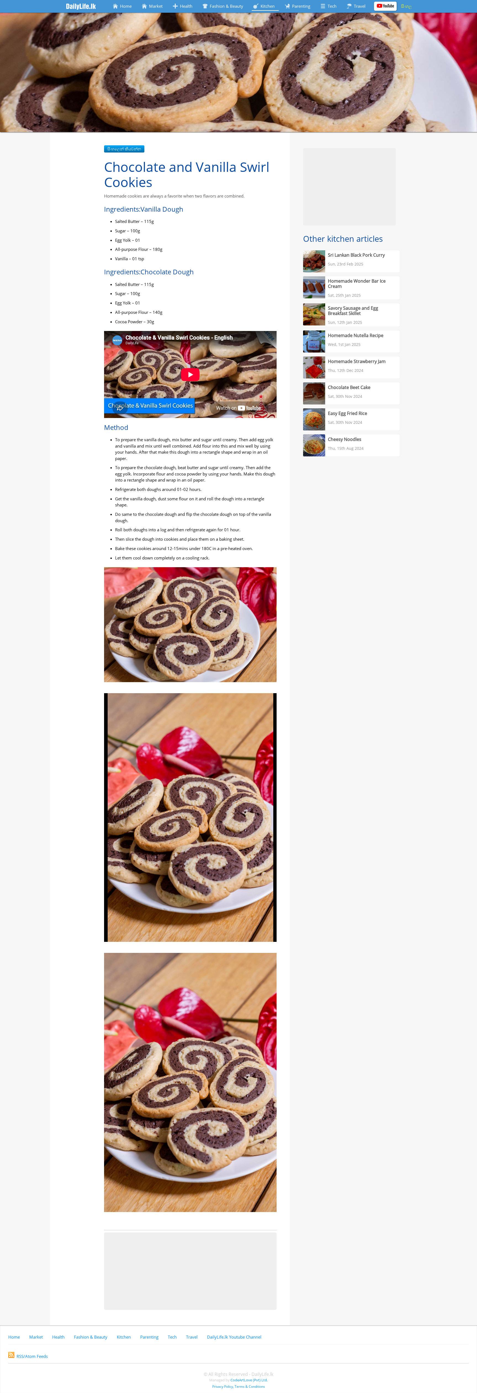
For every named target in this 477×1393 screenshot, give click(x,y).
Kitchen (124, 1337)
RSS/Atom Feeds (32, 1356)
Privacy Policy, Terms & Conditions (238, 1386)
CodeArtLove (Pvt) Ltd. (249, 1380)
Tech (172, 1337)
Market (36, 1337)
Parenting (149, 1337)
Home (14, 1337)
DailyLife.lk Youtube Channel (234, 1337)
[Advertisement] (190, 1271)
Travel (192, 1337)
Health (58, 1337)
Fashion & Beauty (90, 1337)
